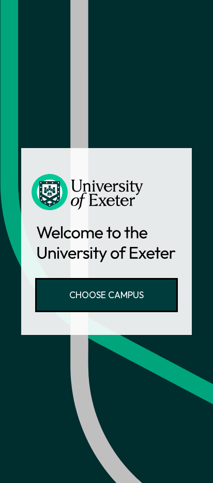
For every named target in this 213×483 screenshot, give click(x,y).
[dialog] (106, 241)
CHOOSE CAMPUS (106, 295)
